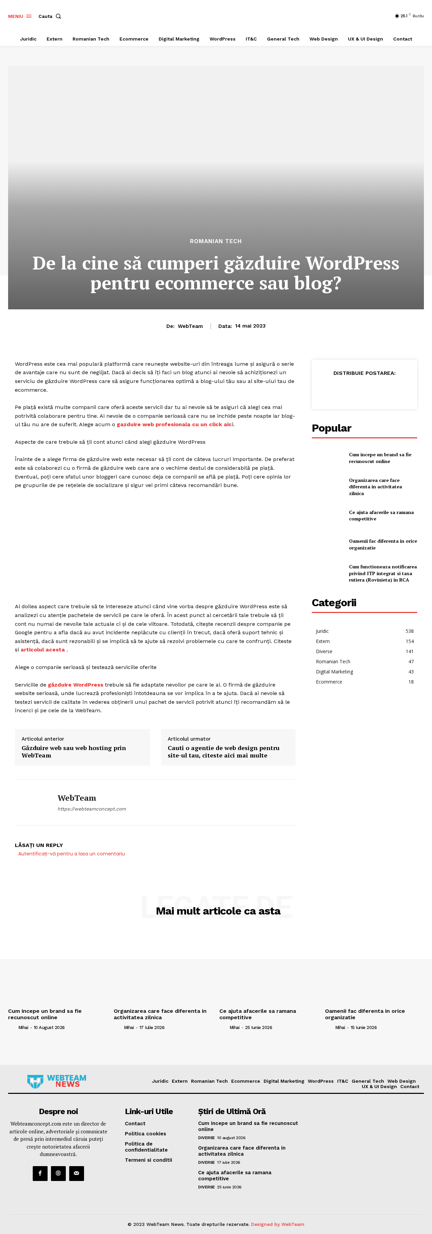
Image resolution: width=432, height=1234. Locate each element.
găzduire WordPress (75, 685)
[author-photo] (12, 1027)
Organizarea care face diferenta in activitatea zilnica (375, 486)
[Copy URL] (404, 389)
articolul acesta (43, 649)
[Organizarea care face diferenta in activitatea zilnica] (327, 486)
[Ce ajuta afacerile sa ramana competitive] (327, 515)
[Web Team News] (56, 1081)
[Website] (58, 1173)
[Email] (373, 389)
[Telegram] (389, 389)
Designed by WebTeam (277, 1224)
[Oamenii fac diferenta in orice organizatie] (327, 544)
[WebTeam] (31, 802)
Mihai (23, 1027)
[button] (51, 16)
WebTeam (190, 326)
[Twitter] (342, 389)
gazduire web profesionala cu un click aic (174, 424)
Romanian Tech (216, 241)
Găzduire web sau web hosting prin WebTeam (74, 751)
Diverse (206, 1137)
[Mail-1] (76, 1173)
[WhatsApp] (357, 389)
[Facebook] (326, 389)
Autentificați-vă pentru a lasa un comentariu (71, 853)
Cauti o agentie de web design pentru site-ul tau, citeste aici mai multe (223, 751)
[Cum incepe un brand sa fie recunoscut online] (327, 458)
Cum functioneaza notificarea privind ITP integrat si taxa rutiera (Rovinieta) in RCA (383, 573)
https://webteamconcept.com (91, 809)
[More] (420, 389)
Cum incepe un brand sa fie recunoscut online (380, 457)
